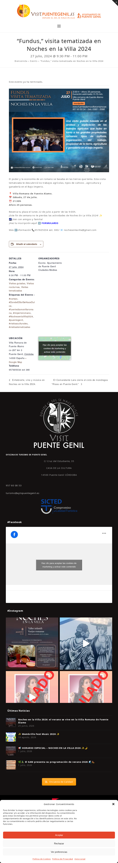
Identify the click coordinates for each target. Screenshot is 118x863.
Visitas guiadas (17, 283)
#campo (13, 298)
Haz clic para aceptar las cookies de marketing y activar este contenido (55, 348)
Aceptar (59, 835)
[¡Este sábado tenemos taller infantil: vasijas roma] (32, 643)
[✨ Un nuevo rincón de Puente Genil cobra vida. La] (86, 643)
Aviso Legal (80, 859)
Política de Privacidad (62, 859)
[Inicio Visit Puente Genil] (59, 423)
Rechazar (59, 843)
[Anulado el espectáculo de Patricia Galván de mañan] (86, 697)
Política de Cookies (42, 859)
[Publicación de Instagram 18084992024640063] (32, 697)
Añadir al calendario (26, 244)
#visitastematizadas (19, 326)
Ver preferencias (59, 852)
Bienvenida (21, 61)
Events (33, 61)
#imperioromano (22, 312)
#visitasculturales (18, 323)
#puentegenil (16, 319)
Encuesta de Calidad (61, 781)
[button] (113, 804)
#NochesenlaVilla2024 (21, 316)
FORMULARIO (50, 223)
